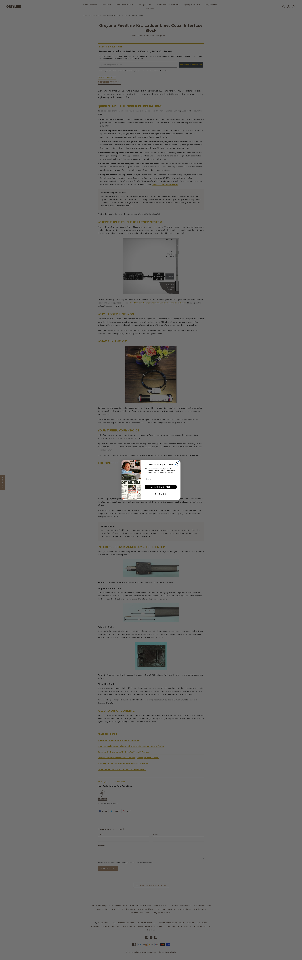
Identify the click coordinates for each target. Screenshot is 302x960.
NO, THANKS (160, 494)
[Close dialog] (177, 463)
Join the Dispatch (161, 487)
